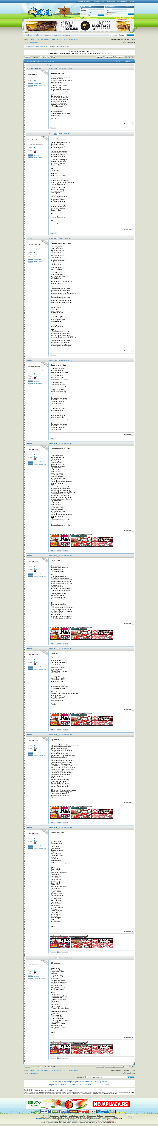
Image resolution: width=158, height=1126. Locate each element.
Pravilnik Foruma (62, 1119)
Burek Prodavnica (73, 1116)
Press (64, 1117)
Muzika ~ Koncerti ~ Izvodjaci (53, 39)
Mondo (60, 1117)
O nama (91, 1119)
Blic (49, 1117)
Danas (115, 1117)
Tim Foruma (100, 1116)
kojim (51, 1085)
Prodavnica (47, 35)
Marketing (97, 1119)
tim (91, 1081)
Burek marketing (111, 1)
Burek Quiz (82, 1116)
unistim (69, 1085)
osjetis (81, 1082)
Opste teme (40, 39)
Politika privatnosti (73, 1119)
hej (59, 1085)
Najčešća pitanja (99, 1)
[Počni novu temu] (100, 58)
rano (59, 1082)
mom (63, 1084)
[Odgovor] (119, 58)
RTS (111, 1117)
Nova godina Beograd (58, 1118)
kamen (88, 1084)
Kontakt (104, 1119)
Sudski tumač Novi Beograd (114, 1118)
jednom (87, 1082)
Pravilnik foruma (122, 1)
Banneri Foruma (54, 1116)
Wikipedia (54, 1117)
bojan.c (29, 443)
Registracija (66, 35)
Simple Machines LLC (111, 1122)
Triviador (48, 1118)
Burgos (103, 1118)
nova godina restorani (71, 1118)
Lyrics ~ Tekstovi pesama (71, 39)
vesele (75, 1085)
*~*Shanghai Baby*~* (34, 68)
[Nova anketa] (110, 58)
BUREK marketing (122, 19)
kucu (64, 1081)
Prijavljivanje (57, 35)
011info (98, 1118)
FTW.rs (80, 1118)
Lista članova (38, 35)
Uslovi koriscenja (83, 1119)
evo (56, 1084)
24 (54, 57)
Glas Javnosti (89, 1117)
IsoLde (29, 134)
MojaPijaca (86, 1118)
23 (51, 57)
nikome (96, 1082)
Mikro (100, 1117)
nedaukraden (97, 1085)
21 (45, 57)
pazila (105, 1082)
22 (49, 57)
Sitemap (109, 1119)
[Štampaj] (126, 58)
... (43, 57)
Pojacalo (92, 1118)
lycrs (77, 1082)
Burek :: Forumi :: (30, 39)
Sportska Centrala (80, 1117)
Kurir (96, 1117)
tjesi (101, 1082)
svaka (106, 1084)
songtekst (70, 1082)
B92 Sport (105, 1117)
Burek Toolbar (63, 1116)
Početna (28, 35)
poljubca (82, 1085)
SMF (99, 1122)
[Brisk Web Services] (59, 551)
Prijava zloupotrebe (110, 1116)
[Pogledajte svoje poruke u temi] (132, 58)
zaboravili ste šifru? (128, 6)
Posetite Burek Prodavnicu (84, 1)
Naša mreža (70, 1117)
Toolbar (132, 1)
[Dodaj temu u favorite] (129, 58)
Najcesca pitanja (91, 1116)
